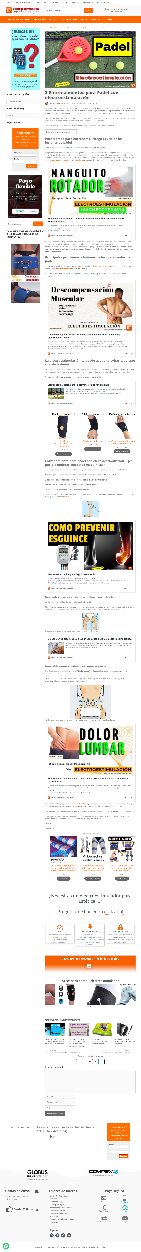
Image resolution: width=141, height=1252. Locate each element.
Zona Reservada (120, 931)
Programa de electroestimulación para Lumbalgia (100, 1041)
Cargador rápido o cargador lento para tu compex (125, 1041)
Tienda (109, 19)
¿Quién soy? (54, 1222)
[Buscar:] (25, 115)
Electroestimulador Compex (73, 19)
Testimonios (41, 2)
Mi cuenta (54, 1199)
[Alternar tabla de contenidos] (73, 132)
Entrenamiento (60, 28)
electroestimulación (80, 804)
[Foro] (60, 927)
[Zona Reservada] (120, 927)
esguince (80, 266)
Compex (65, 2)
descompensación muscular (104, 266)
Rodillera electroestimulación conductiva (63, 443)
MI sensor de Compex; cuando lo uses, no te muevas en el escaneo (55, 1041)
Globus (66, 497)
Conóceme (54, 2)
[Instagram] (52, 1235)
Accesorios (95, 19)
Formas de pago (56, 1202)
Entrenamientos (90, 931)
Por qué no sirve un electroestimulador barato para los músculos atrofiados (77, 1042)
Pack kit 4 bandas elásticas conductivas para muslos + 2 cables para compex (92, 868)
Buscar (88, 10)
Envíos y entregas (57, 1204)
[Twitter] (69, 1235)
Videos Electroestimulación (23, 2)
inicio (47, 28)
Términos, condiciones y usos (62, 1219)
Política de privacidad (58, 1213)
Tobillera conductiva (92, 441)
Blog (8, 2)
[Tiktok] (57, 1235)
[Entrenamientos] (90, 927)
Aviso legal (54, 1216)
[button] (89, 966)
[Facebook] (63, 1235)
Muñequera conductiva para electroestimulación (122, 442)
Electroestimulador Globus (44, 19)
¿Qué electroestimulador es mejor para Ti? (97, 2)
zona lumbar (80, 160)
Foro (60, 931)
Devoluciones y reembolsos (61, 1207)
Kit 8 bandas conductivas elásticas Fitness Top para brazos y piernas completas (64, 868)
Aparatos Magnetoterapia (18, 19)
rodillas (68, 160)
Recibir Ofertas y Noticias (60, 1196)
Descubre (75, 2)
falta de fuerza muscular (62, 269)
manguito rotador (54, 160)
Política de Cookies (57, 1210)
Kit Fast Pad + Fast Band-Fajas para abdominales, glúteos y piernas (122, 868)
